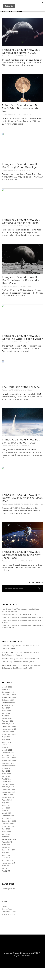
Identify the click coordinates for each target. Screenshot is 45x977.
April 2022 (6, 779)
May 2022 (6, 776)
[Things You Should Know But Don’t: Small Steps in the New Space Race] (22, 535)
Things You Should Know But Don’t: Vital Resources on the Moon (21, 108)
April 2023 (6, 747)
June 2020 (6, 831)
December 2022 (9, 758)
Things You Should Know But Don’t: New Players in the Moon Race (22, 498)
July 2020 (6, 829)
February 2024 (8, 721)
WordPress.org (8, 914)
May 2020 (6, 834)
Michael (5, 665)
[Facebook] (20, 947)
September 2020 (9, 826)
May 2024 (6, 713)
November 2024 (9, 697)
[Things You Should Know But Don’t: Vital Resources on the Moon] (22, 88)
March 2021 (7, 813)
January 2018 (7, 860)
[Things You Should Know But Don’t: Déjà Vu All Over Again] (22, 147)
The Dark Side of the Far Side (21, 386)
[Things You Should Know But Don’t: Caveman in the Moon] (22, 202)
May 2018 (6, 858)
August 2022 (7, 768)
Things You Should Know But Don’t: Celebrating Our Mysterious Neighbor (20, 660)
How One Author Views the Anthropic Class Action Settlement (20, 610)
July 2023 (6, 739)
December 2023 (9, 726)
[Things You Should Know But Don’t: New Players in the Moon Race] (22, 479)
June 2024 (6, 710)
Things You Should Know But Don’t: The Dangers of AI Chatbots (22, 626)
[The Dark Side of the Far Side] (22, 372)
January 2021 (7, 818)
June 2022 (6, 773)
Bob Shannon (8, 652)
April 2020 (6, 837)
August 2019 (7, 842)
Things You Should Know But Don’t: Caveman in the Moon (21, 221)
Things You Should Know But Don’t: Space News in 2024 (21, 441)
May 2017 (6, 868)
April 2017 (6, 871)
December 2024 (9, 695)
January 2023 (8, 755)
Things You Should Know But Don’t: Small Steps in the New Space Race (21, 554)
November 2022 (9, 760)
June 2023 (6, 742)
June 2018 (6, 855)
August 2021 (7, 800)
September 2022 (9, 766)
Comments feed (9, 911)
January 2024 (8, 724)
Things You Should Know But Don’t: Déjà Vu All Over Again (21, 166)
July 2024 (6, 708)
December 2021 (9, 789)
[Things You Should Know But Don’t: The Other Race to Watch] (22, 318)
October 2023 (8, 731)
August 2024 (7, 705)
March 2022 (7, 781)
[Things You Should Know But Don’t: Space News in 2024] (22, 422)
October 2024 (8, 700)
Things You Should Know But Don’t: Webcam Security (21, 653)
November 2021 (8, 792)
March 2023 (7, 750)
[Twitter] (15, 947)
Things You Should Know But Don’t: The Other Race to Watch (22, 337)
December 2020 (9, 821)
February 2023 (8, 752)
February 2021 (8, 816)
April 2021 (6, 810)
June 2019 (6, 844)
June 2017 (6, 865)
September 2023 (9, 734)
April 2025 (6, 689)
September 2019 (9, 839)
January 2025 (8, 692)
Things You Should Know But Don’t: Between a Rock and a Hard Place (21, 280)
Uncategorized (8, 888)
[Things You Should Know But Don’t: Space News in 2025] (22, 32)
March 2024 (7, 718)
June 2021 (6, 805)
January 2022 (8, 787)
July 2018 (6, 852)
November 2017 (8, 863)
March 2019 (7, 847)
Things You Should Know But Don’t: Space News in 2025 (21, 51)
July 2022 (6, 771)
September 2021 (9, 797)
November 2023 (9, 729)
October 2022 (8, 763)
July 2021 (6, 802)
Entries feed (7, 909)
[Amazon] (29, 947)
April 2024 (6, 716)
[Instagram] (25, 947)
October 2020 (8, 823)
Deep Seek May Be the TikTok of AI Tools (19, 614)
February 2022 (8, 784)
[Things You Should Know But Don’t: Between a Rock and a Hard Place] (22, 259)
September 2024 (9, 703)
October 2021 (7, 795)
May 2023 (6, 744)
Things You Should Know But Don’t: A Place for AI (22, 617)
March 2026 (7, 687)
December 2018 (9, 850)
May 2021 (6, 808)
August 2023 (7, 737)
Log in (4, 906)
